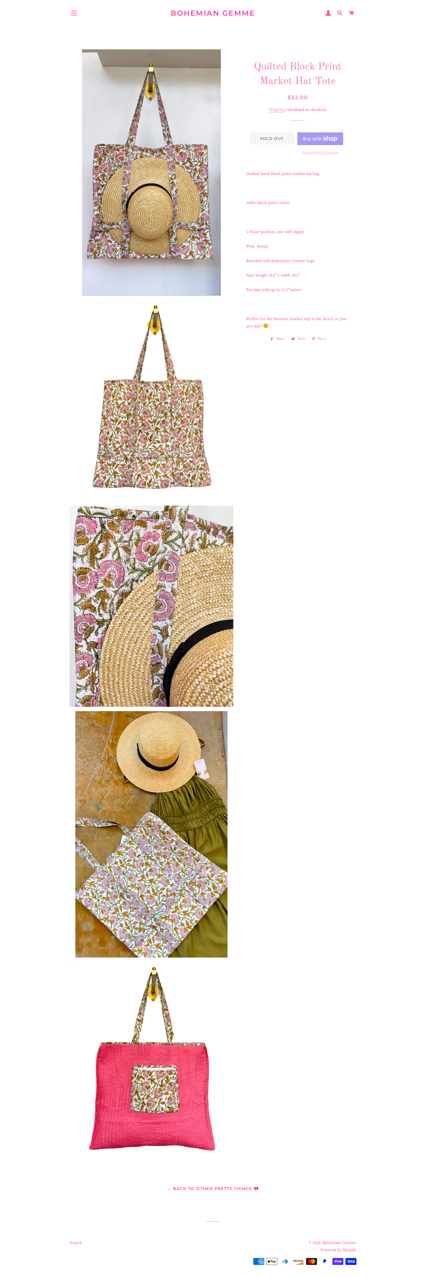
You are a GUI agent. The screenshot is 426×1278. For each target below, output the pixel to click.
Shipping (277, 109)
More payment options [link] (320, 152)
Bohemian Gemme (213, 13)
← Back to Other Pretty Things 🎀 (213, 1188)
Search (76, 1242)
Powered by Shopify (338, 1249)
